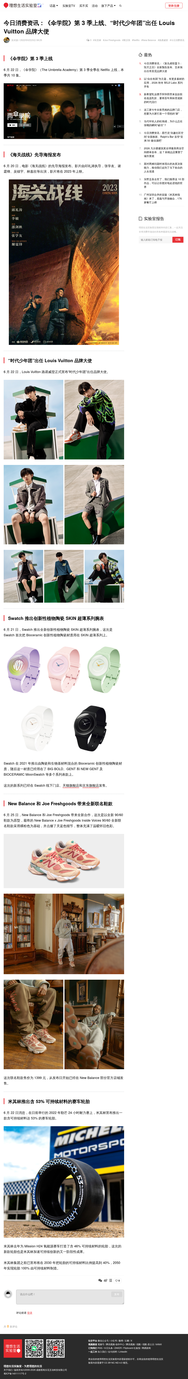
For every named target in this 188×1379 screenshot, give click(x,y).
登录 (29, 1312)
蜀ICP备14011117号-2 (15, 1373)
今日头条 (108, 1347)
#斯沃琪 (126, 40)
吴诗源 (15, 40)
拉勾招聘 (112, 1351)
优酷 (138, 1344)
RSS (100, 1347)
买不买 (83, 5)
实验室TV (68, 5)
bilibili (159, 1344)
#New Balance (148, 40)
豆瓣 (127, 1340)
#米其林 (97, 40)
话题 (52, 5)
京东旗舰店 (90, 785)
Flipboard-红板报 (131, 1347)
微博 (121, 1340)
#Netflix (136, 40)
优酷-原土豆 (148, 1344)
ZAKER (118, 1347)
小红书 (113, 1340)
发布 (116, 1294)
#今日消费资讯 (177, 40)
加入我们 (102, 1351)
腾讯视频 (130, 1344)
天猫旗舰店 (71, 785)
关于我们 (8, 1369)
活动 (95, 5)
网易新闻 (146, 1347)
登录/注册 (173, 5)
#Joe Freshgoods (111, 40)
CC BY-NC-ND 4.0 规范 (115, 1362)
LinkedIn (123, 1351)
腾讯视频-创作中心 (115, 1344)
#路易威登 (163, 40)
